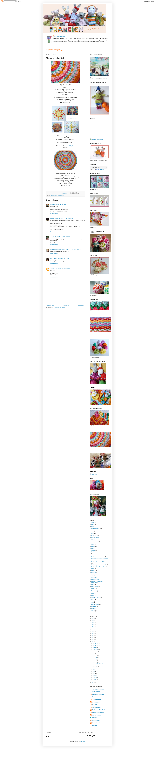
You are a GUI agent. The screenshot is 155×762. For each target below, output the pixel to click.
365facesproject (96, 691)
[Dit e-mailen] (71, 193)
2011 (93, 682)
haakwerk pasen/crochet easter (99, 565)
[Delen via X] (75, 193)
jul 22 (95, 657)
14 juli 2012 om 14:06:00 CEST (73, 249)
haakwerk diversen (96, 555)
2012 (93, 641)
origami (93, 584)
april (94, 673)
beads (92, 524)
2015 (93, 635)
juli (94, 654)
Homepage (66, 305)
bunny (92, 530)
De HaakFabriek (96, 702)
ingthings (94, 717)
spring (92, 599)
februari (95, 677)
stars (92, 602)
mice (92, 574)
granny (93, 550)
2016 (93, 633)
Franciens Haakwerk (59, 36)
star (92, 601)
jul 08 (95, 662)
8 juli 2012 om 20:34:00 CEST (62, 236)
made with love (96, 720)
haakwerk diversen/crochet (97, 557)
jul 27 (95, 655)
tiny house (93, 606)
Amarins (52, 236)
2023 (93, 618)
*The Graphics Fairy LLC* (98, 689)
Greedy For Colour (96, 715)
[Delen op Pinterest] (78, 193)
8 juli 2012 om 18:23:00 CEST (65, 218)
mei (94, 671)
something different (96, 597)
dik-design (94, 704)
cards (92, 533)
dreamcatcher (94, 541)
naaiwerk (93, 577)
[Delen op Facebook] (76, 193)
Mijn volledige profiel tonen (52, 45)
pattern (93, 588)
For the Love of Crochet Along (99, 710)
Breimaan (94, 697)
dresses (93, 542)
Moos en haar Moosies (97, 723)
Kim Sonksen (53, 258)
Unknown (52, 268)
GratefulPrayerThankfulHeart (57, 249)
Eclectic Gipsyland (96, 707)
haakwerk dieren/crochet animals (99, 552)
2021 (93, 622)
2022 (93, 620)
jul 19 (95, 660)
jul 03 (95, 666)
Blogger (83, 741)
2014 (93, 637)
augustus (95, 651)
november (95, 645)
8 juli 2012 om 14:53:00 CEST (63, 204)
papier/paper (94, 586)
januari (95, 679)
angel (92, 522)
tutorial (93, 610)
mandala (93, 572)
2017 (93, 631)
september (95, 649)
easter (92, 544)
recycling (93, 595)
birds (92, 526)
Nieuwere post (50, 305)
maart (94, 675)
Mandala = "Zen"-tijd (99, 663)
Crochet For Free (96, 699)
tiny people (94, 608)
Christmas (93, 535)
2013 (93, 639)
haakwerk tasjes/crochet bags (98, 566)
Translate (102, 169)
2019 (93, 627)
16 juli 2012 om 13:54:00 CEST (63, 268)
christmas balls (95, 537)
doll (92, 539)
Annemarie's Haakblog (98, 694)
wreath (93, 612)
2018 (93, 629)
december (95, 643)
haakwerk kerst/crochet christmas (99, 561)
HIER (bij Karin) (71, 145)
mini (92, 576)
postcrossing (94, 590)
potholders (94, 591)
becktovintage (54, 218)
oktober (95, 647)
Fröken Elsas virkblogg (98, 712)
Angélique (53, 204)
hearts (92, 568)
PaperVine (94, 725)
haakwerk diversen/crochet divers (57, 195)
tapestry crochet (95, 604)
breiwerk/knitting (95, 528)
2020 (93, 624)
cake (92, 532)
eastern (93, 546)
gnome (93, 548)
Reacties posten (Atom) (59, 307)
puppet (93, 593)
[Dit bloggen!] (73, 193)
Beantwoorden (54, 213)
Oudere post (81, 305)
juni (94, 669)
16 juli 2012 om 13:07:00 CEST (65, 258)
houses (93, 570)
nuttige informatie (95, 579)
